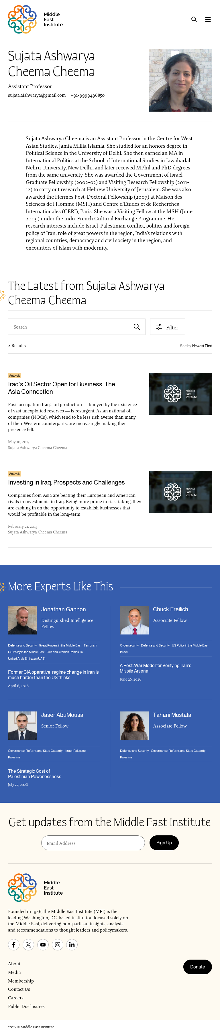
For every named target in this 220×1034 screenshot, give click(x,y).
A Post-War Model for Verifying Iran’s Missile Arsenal (155, 668)
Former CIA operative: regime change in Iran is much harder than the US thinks (53, 675)
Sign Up (164, 842)
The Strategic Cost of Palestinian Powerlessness (34, 774)
